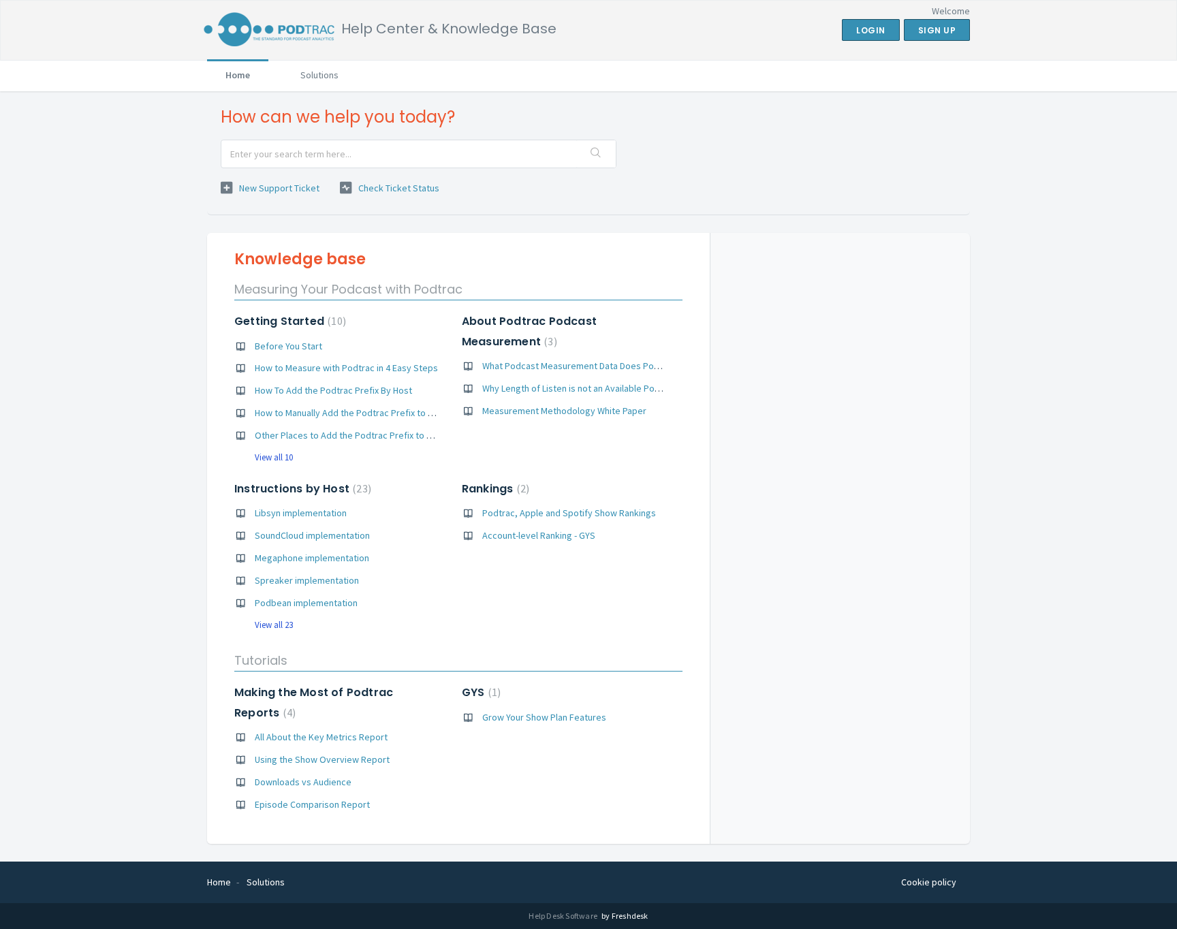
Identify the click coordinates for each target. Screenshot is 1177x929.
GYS (479, 692)
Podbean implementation (306, 603)
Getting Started (288, 321)
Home (237, 75)
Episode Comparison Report (312, 804)
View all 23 (274, 625)
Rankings (494, 489)
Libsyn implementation (301, 513)
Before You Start (288, 346)
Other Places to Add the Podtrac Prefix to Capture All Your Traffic (386, 435)
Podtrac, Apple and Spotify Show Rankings (569, 513)
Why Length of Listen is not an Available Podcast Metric (594, 388)
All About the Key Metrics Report (321, 737)
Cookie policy (928, 882)
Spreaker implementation (307, 580)
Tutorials (260, 660)
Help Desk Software (564, 916)
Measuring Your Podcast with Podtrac (348, 289)
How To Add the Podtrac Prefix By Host (333, 390)
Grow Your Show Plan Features (544, 717)
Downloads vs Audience (303, 782)
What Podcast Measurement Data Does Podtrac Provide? (598, 366)
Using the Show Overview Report (322, 759)
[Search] (596, 154)
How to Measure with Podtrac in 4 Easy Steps (346, 368)
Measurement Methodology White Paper (564, 411)
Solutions (319, 75)
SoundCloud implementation (312, 535)
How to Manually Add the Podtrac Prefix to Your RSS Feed (371, 413)
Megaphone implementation (312, 558)
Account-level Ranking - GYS (538, 535)
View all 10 (274, 457)
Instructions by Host (301, 489)
